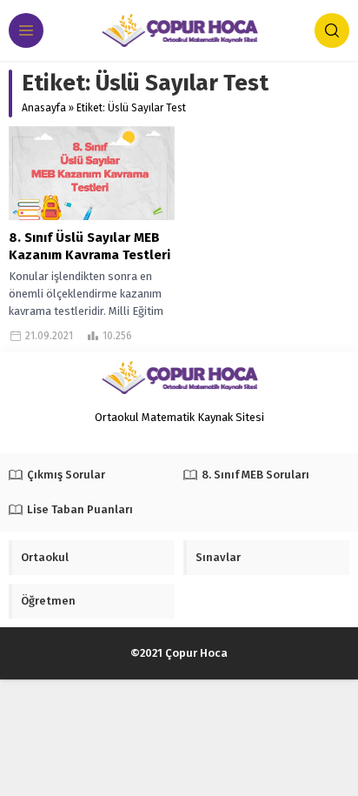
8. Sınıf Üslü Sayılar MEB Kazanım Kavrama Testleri (89, 246)
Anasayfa (44, 108)
